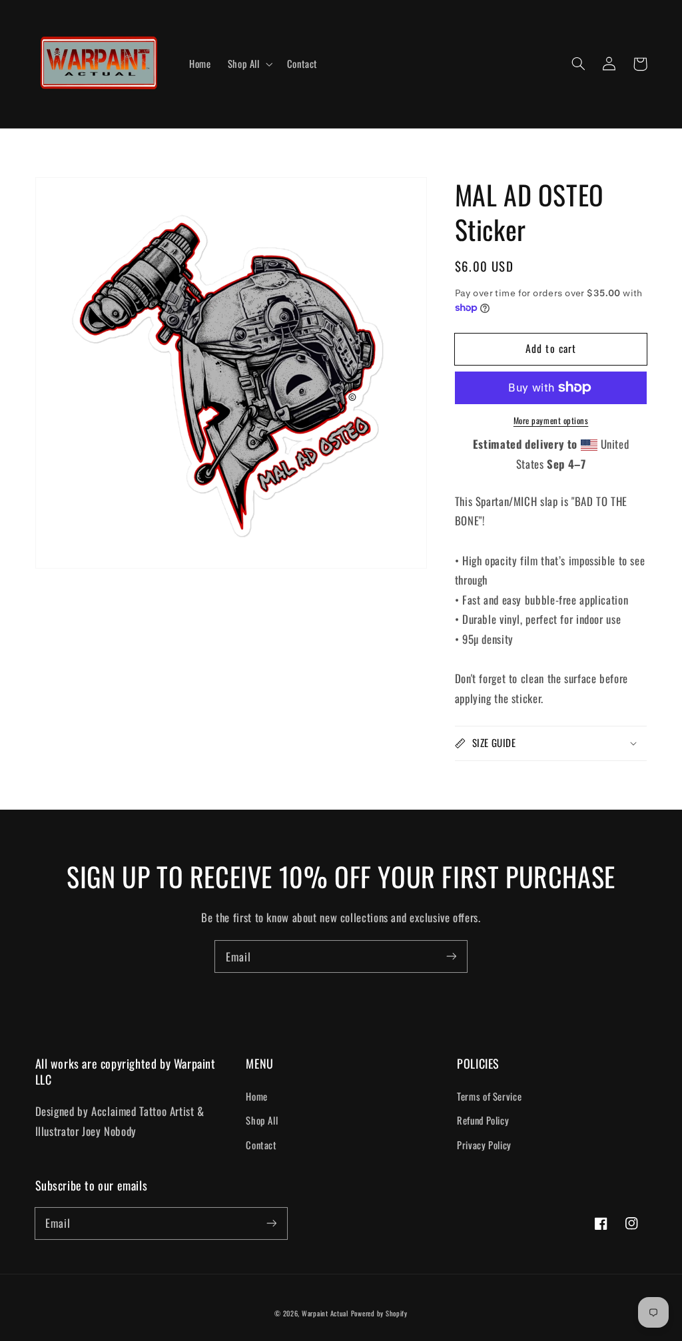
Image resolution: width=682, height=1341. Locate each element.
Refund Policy (483, 1120)
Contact (261, 1144)
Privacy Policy (484, 1144)
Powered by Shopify (379, 1313)
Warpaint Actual (325, 1313)
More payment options (551, 421)
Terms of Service (489, 1096)
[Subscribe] (451, 956)
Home (257, 1096)
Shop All (262, 1120)
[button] (578, 64)
